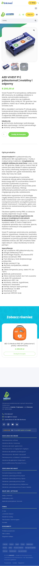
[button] (36, 14)
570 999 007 (9, 414)
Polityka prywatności (8, 531)
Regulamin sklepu (7, 536)
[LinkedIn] (17, 424)
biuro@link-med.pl (11, 417)
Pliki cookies (6, 533)
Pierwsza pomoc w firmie (10, 440)
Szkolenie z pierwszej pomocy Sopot (13, 475)
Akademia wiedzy (7, 516)
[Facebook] (4, 424)
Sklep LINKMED (7, 495)
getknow (13, 559)
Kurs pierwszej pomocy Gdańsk (11, 473)
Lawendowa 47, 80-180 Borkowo (15, 419)
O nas (4, 511)
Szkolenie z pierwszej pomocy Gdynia (13, 478)
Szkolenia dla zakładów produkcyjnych (14, 451)
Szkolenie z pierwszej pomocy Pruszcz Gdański (16, 487)
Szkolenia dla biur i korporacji (11, 443)
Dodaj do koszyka (18, 134)
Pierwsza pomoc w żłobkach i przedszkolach (16, 457)
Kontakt (4, 522)
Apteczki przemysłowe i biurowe (12, 501)
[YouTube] (12, 424)
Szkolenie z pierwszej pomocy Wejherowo (15, 484)
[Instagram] (8, 424)
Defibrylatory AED (7, 498)
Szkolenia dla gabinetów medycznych (13, 460)
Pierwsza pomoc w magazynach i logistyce (15, 448)
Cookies (15, 563)
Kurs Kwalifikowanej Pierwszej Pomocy (14, 463)
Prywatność (7, 563)
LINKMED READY (7, 514)
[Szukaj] (36, 20)
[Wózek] (23, 14)
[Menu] (36, 8)
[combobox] (17, 20)
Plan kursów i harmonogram (10, 519)
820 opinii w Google (24, 430)
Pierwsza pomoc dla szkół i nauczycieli (14, 454)
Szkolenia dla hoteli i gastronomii (12, 446)
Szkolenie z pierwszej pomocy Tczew (13, 481)
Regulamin (21, 563)
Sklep (33, 3)
